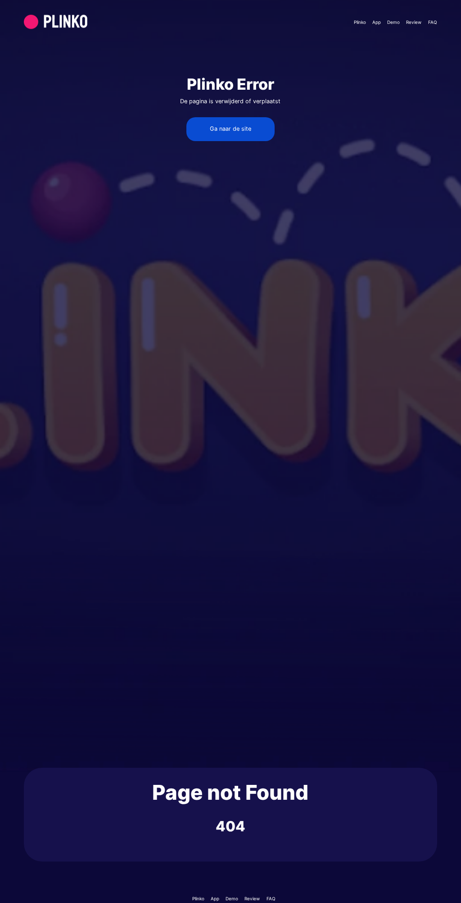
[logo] (77, 22)
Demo (393, 22)
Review (413, 22)
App (376, 22)
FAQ (432, 22)
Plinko (360, 22)
